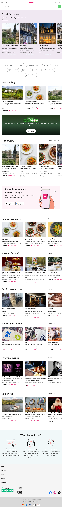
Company (3, 478)
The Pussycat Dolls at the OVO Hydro (12, 377)
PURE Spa (50, 308)
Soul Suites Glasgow (30, 308)
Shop (2, 466)
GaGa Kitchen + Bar (44, 166)
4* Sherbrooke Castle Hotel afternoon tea (35, 273)
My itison (3, 470)
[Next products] (58, 82)
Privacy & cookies (25, 499)
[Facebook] (50, 494)
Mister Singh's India (53, 342)
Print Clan (4, 342)
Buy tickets (31, 131)
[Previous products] (55, 82)
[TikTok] (59, 494)
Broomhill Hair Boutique (8, 308)
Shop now (5, 20)
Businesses (4, 482)
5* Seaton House (43, 45)
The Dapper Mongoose (54, 238)
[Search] (59, 6)
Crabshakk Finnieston (31, 101)
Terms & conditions (36, 499)
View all (50, 140)
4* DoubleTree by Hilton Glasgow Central (11, 273)
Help (2, 474)
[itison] (31, 2)
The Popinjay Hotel (53, 272)
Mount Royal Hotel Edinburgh (10, 45)
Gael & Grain (28, 377)
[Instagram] (54, 494)
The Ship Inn (23, 45)
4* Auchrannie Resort (7, 101)
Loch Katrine (5, 413)
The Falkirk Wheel (30, 413)
